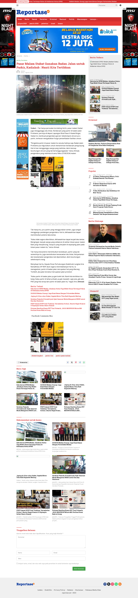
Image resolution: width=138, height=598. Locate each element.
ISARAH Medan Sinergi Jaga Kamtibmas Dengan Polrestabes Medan (70, 1)
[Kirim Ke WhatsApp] (83, 362)
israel (53, 23)
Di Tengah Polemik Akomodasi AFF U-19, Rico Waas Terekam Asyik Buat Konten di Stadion (103, 269)
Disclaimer (79, 590)
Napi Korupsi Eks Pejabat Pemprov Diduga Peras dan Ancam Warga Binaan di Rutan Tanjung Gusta (94, 161)
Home (20, 19)
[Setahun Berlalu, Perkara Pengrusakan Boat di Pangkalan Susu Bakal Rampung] (105, 132)
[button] (116, 5)
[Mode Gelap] (121, 5)
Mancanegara (82, 19)
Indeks (40, 590)
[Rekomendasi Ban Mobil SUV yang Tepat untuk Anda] (95, 298)
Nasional (63, 19)
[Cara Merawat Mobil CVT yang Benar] (95, 316)
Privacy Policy (59, 590)
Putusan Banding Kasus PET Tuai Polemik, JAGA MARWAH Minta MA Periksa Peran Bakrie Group (56, 309)
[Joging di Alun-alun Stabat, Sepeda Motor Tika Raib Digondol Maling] (75, 377)
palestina (44, 23)
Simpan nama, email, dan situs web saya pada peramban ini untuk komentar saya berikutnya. (48, 563)
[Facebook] (105, 584)
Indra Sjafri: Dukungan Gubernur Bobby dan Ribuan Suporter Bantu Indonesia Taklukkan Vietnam (104, 254)
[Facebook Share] (67, 362)
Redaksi (70, 590)
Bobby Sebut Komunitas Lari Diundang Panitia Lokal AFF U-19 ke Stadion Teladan (104, 262)
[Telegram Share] (79, 362)
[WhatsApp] (116, 584)
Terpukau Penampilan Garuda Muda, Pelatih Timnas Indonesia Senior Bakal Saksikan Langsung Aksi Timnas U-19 (104, 247)
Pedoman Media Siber (93, 590)
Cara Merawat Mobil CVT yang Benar (109, 316)
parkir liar (49, 356)
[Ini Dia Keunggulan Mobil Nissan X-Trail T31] (95, 307)
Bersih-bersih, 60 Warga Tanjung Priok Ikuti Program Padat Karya (107, 206)
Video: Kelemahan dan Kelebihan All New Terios (106, 192)
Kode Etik (48, 590)
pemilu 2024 (33, 23)
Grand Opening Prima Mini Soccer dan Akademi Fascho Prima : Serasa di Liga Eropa (104, 276)
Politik (71, 19)
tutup (13, 8)
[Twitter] (108, 584)
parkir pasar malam (63, 356)
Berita (27, 19)
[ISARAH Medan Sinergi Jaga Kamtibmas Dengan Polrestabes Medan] (51, 377)
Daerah (34, 19)
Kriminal (53, 19)
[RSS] (120, 584)
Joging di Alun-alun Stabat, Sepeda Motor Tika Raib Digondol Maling (56, 296)
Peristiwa (43, 19)
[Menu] (17, 5)
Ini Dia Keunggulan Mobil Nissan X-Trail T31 (111, 306)
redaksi (23, 71)
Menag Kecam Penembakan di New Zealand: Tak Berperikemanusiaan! (105, 213)
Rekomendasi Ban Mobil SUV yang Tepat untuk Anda (110, 297)
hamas (60, 23)
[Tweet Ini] (71, 362)
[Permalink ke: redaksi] (18, 72)
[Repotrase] (33, 12)
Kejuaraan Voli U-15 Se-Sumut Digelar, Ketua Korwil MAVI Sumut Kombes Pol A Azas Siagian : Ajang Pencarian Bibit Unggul (104, 283)
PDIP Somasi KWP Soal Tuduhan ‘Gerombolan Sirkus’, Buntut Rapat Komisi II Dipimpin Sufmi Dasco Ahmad (58, 305)
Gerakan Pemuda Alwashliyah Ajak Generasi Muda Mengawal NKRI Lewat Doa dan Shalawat (58, 300)
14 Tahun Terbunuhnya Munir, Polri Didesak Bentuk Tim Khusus (106, 177)
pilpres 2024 (22, 23)
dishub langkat (37, 356)
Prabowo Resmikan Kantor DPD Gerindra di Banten (104, 184)
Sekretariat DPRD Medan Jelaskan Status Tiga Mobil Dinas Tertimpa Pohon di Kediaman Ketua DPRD (58, 289)
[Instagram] (112, 584)
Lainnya (93, 19)
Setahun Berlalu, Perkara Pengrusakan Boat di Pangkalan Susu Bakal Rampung (104, 144)
